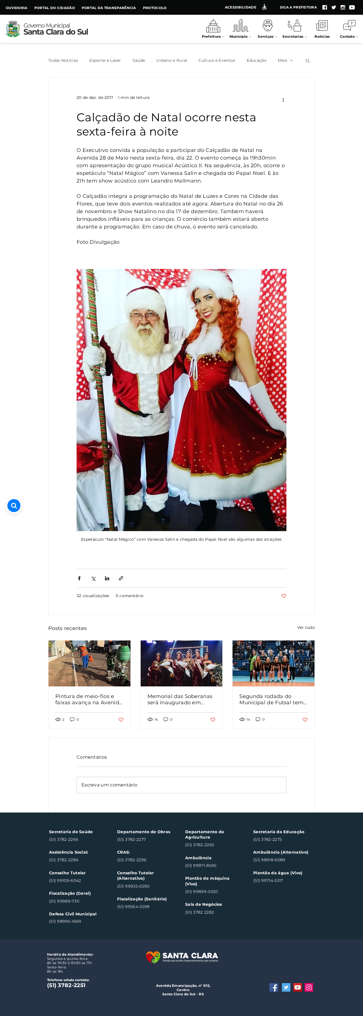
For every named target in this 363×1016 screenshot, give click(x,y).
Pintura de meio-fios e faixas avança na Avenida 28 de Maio (88, 699)
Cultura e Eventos (217, 60)
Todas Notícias (63, 60)
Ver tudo (306, 627)
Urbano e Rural (171, 60)
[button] (307, 60)
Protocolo (155, 8)
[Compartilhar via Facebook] (79, 578)
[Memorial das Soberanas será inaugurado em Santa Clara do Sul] (182, 663)
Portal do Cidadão (54, 8)
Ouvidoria (17, 8)
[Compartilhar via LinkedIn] (107, 578)
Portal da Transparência (109, 8)
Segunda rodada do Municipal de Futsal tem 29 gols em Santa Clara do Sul (271, 699)
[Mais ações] (283, 100)
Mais (282, 60)
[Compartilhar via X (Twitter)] (93, 578)
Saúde (138, 60)
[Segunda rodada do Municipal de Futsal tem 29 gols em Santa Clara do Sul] (274, 663)
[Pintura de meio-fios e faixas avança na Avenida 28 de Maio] (89, 663)
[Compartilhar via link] (121, 578)
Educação (257, 60)
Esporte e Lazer (105, 60)
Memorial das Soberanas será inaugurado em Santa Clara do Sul (180, 699)
